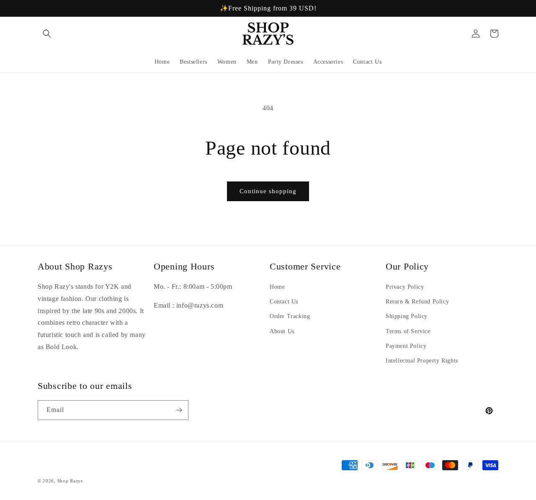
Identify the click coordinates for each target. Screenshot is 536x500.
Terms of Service (408, 331)
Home (277, 287)
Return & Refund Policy (417, 301)
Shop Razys (70, 480)
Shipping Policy (407, 316)
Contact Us (284, 301)
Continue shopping (268, 191)
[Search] (47, 33)
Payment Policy (406, 346)
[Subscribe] (179, 410)
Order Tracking (290, 316)
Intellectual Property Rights (422, 361)
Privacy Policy (405, 287)
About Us (282, 331)
